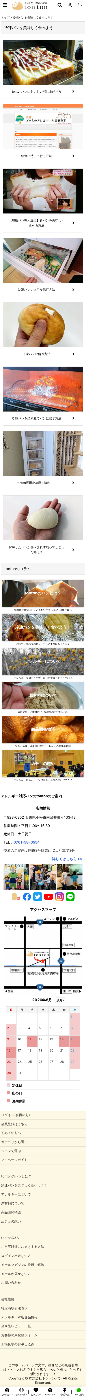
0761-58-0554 (26, 842)
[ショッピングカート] (80, 5)
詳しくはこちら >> (67, 859)
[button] (5, 5)
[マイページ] (70, 5)
